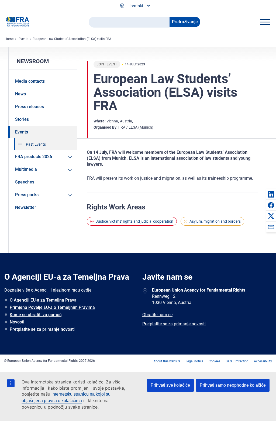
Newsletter (25, 207)
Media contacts (30, 81)
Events (23, 39)
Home (9, 39)
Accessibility (263, 361)
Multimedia (26, 169)
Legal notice (194, 361)
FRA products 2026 (33, 156)
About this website (166, 361)
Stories (22, 119)
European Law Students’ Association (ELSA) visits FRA (72, 39)
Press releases (29, 106)
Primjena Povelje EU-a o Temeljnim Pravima (52, 307)
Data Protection (237, 361)
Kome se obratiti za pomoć (35, 314)
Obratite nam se (157, 314)
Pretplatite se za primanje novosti (42, 329)
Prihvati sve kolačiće (170, 385)
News (20, 93)
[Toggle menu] (265, 22)
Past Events (36, 144)
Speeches (24, 182)
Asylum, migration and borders (215, 221)
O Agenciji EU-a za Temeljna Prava (43, 300)
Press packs (27, 194)
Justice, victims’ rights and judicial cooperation (134, 221)
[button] (271, 194)
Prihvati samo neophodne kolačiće (233, 385)
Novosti (17, 322)
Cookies (214, 361)
